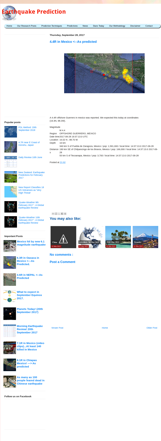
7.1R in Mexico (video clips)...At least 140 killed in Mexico (30, 346)
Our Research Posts (26, 26)
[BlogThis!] (56, 213)
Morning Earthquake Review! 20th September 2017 (30, 329)
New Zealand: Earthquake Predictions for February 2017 (31, 175)
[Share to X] (59, 213)
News (85, 26)
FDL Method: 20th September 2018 (27, 128)
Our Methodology (117, 26)
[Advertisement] (104, 102)
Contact (149, 26)
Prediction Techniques (51, 26)
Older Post (152, 328)
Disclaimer (135, 26)
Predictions (72, 26)
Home (9, 26)
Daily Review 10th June (30, 157)
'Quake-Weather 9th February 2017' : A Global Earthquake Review (31, 205)
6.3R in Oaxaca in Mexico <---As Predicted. (28, 261)
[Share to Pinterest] (65, 213)
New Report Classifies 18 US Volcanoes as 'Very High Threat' (31, 190)
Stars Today (98, 26)
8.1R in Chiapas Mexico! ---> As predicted (27, 363)
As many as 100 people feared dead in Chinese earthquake (31, 380)
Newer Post (57, 328)
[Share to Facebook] (62, 213)
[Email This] (53, 213)
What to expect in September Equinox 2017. (29, 295)
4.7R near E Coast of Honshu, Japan (29, 143)
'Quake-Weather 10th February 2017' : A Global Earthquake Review (31, 220)
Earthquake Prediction (34, 11)
